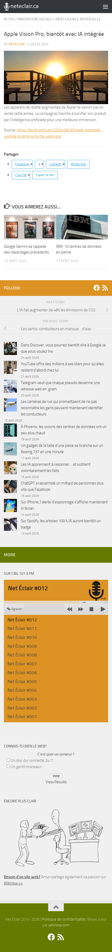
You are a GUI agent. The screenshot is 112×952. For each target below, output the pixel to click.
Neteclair (17, 44)
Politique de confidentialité (63, 919)
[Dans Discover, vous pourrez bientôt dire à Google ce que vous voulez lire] (10, 349)
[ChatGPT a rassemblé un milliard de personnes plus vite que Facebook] (10, 487)
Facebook (22, 164)
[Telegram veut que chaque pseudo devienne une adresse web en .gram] (10, 387)
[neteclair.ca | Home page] (26, 6)
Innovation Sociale (34, 19)
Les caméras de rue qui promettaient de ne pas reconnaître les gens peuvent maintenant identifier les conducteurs (62, 407)
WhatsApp (78, 164)
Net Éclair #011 (22, 628)
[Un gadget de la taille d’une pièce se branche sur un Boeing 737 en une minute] (10, 449)
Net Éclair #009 (22, 646)
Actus (9, 19)
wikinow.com (59, 925)
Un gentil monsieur (26, 766)
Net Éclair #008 (22, 654)
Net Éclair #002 (22, 708)
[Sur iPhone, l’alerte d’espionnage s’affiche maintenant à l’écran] (10, 506)
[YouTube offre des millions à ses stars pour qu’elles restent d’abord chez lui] (10, 368)
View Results (56, 782)
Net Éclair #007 (22, 663)
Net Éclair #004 (22, 690)
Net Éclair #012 (22, 619)
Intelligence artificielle (78, 19)
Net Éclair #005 (22, 681)
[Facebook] (97, 288)
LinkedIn (55, 164)
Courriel (21, 175)
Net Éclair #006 (22, 672)
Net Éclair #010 (22, 637)
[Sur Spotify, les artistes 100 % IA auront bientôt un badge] (10, 525)
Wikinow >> (13, 883)
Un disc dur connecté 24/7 (32, 760)
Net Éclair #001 (22, 716)
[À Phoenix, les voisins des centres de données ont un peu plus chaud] (10, 431)
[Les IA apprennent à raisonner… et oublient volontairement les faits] (10, 468)
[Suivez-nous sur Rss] (105, 288)
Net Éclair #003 (22, 699)
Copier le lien (45, 175)
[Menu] (105, 6)
